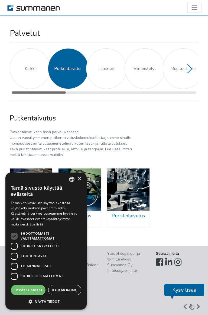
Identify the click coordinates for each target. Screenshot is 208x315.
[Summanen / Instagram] (177, 262)
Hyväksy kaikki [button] (28, 290)
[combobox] (71, 179)
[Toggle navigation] (194, 7)
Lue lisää (37, 224)
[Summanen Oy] (33, 7)
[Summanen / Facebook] (159, 262)
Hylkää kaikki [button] (64, 290)
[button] (190, 69)
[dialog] (46, 241)
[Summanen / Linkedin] (168, 262)
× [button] (79, 179)
